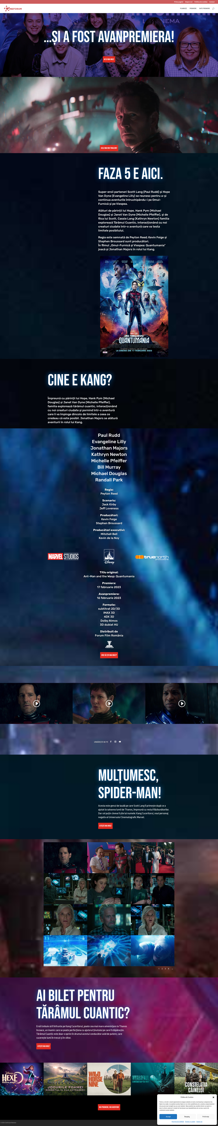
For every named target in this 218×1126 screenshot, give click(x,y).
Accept (168, 1117)
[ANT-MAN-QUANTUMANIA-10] (65, 950)
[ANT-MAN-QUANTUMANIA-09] (152, 919)
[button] (213, 1097)
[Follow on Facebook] (111, 741)
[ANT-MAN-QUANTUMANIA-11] (109, 950)
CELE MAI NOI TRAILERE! (109, 148)
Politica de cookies (200, 2)
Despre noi (199, 1121)
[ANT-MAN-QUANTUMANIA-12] (152, 950)
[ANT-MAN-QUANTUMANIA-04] (65, 888)
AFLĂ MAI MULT (109, 59)
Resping (187, 1117)
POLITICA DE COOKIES (178, 1121)
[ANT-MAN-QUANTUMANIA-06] (152, 888)
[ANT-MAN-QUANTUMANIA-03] (152, 857)
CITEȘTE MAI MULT (105, 825)
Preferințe (205, 1117)
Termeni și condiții (190, 1121)
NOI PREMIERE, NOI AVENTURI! (109, 1107)
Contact (212, 2)
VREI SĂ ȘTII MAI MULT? (109, 655)
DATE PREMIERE (204, 8)
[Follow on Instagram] (115, 741)
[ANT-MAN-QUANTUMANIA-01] (65, 857)
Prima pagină (178, 2)
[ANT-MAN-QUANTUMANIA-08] (109, 919)
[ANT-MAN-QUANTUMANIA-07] (65, 919)
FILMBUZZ (183, 8)
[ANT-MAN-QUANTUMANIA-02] (109, 857)
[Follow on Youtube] (120, 741)
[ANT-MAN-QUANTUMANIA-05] (109, 888)
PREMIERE (193, 8)
